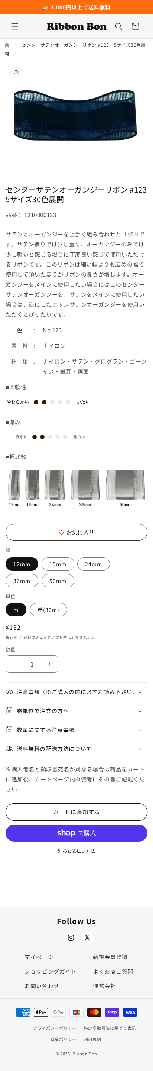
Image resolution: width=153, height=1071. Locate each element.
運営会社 (104, 986)
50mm (57, 580)
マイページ (39, 957)
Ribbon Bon (84, 1054)
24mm (93, 564)
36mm (21, 580)
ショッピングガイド (50, 971)
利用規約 (92, 1039)
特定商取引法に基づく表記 (110, 1028)
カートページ (52, 779)
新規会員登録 (110, 957)
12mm (21, 564)
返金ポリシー (63, 1039)
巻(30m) (48, 609)
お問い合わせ (42, 986)
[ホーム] (7, 45)
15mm (57, 564)
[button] (15, 26)
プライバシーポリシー (54, 1028)
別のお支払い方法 (76, 851)
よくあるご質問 (113, 971)
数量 (11, 649)
